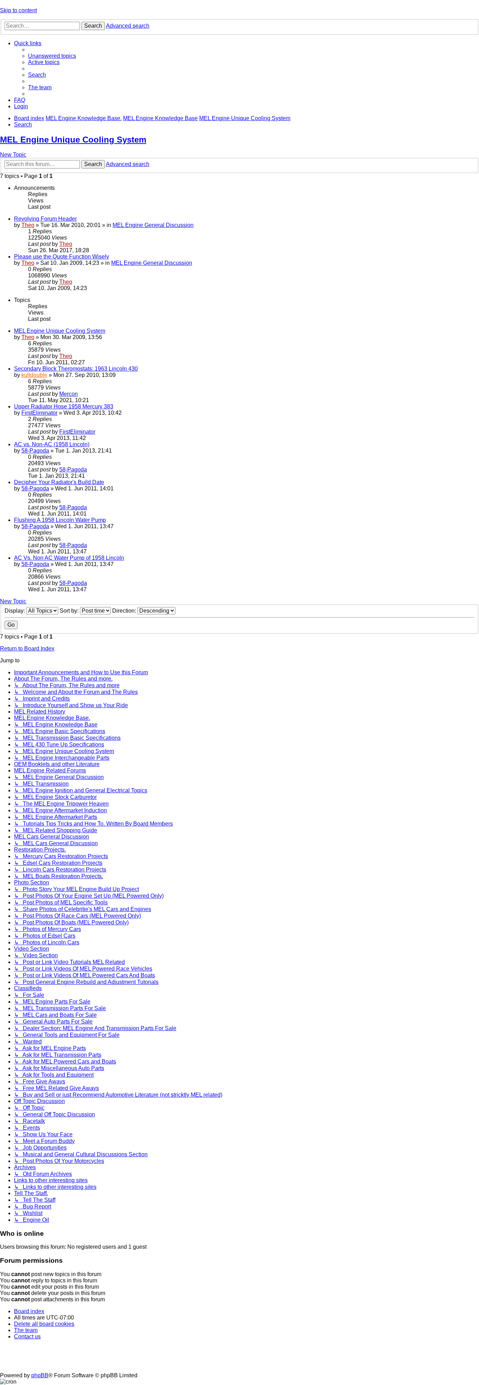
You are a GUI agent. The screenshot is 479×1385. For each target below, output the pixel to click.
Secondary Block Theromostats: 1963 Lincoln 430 (76, 369)
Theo (27, 225)
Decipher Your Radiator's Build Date (59, 482)
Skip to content (18, 10)
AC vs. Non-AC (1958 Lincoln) (51, 444)
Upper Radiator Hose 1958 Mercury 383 (63, 406)
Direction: (124, 611)
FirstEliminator (39, 413)
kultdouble (34, 375)
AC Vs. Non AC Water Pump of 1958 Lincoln (69, 558)
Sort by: (70, 611)
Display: (15, 611)
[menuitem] (52, 56)
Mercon (68, 394)
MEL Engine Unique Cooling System (73, 139)
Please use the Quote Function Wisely (61, 257)
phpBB (39, 1375)
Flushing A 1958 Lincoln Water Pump (60, 520)
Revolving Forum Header (45, 219)
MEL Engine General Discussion (153, 225)
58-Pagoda (35, 451)
